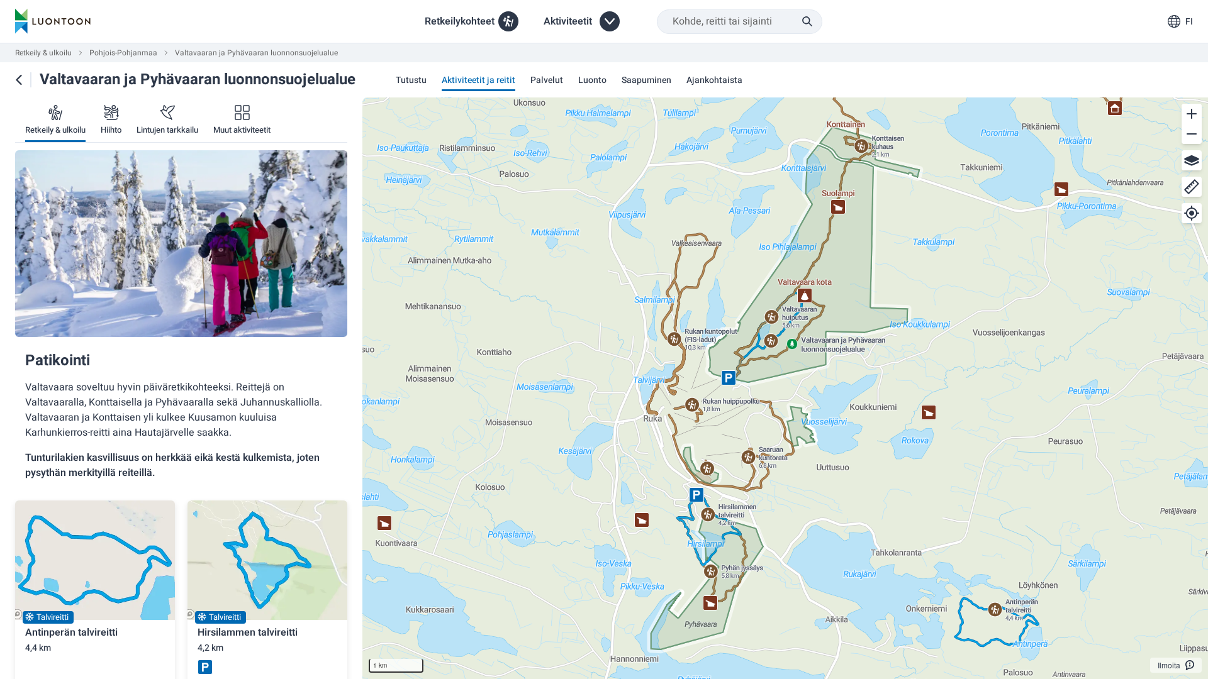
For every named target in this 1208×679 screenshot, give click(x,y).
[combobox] (739, 21)
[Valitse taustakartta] (1192, 160)
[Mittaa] (1192, 187)
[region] (785, 388)
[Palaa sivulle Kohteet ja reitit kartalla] (18, 79)
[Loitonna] (1192, 134)
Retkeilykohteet (460, 21)
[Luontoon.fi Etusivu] (53, 21)
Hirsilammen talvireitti (248, 632)
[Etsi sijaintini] (1192, 213)
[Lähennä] (1192, 114)
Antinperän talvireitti (71, 632)
